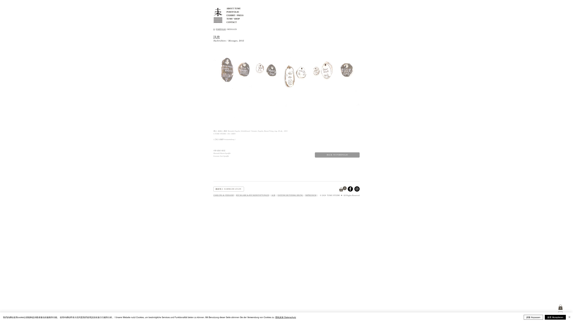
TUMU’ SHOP (233, 19)
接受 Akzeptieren (555, 317)
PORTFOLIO (221, 29)
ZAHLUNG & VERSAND (223, 195)
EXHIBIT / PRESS (235, 15)
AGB (273, 195)
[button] (560, 307)
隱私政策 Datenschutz (285, 317)
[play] (353, 124)
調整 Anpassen (533, 317)
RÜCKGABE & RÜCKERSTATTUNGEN (252, 195)
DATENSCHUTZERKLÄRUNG (290, 195)
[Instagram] (357, 189)
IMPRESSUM (310, 195)
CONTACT (232, 22)
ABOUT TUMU (234, 8)
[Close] (569, 317)
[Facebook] (350, 189)
